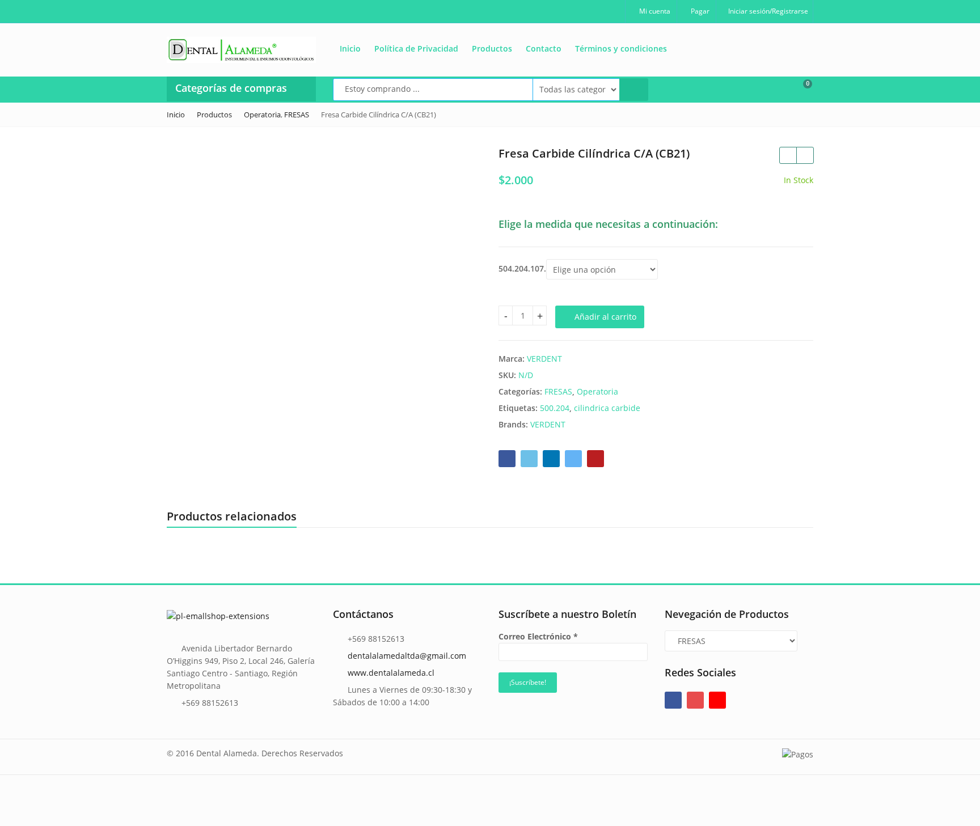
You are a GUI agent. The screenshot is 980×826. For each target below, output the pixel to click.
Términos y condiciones (621, 48)
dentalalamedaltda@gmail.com (407, 655)
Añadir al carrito (605, 316)
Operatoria (597, 391)
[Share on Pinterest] (595, 458)
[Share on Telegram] (573, 458)
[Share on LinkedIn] (551, 458)
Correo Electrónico (538, 636)
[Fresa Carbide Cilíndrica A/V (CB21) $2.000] (804, 155)
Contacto (543, 48)
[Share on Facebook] (507, 458)
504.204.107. (522, 269)
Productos (492, 48)
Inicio (350, 48)
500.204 (554, 408)
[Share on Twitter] (529, 458)
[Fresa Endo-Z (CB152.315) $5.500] (787, 155)
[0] (800, 88)
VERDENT (544, 358)
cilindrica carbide (607, 408)
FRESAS (558, 391)
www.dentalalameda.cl (391, 672)
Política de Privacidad (416, 48)
